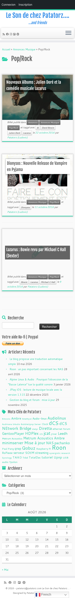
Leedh (63, 433)
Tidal (25, 457)
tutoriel (47, 457)
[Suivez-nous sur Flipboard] (15, 34)
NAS (50, 442)
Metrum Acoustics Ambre (44, 438)
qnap (18, 448)
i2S (41, 433)
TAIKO (17, 457)
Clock (45, 424)
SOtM (29, 452)
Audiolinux (56, 418)
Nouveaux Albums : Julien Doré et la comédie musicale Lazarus (33, 85)
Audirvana (7, 424)
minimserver (12, 442)
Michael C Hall (48, 282)
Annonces (32, 122)
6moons (6, 418)
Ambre (16, 418)
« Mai (5, 570)
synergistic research (59, 452)
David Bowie (48, 127)
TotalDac (35, 457)
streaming (41, 452)
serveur (18, 452)
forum (66, 429)
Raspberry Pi (43, 448)
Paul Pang (8, 448)
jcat (47, 433)
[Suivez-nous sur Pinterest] (18, 34)
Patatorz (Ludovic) (17, 137)
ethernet (57, 429)
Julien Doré (14, 132)
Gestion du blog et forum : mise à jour (32, 400)
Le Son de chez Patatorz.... (56, 588)
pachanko (62, 442)
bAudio (16, 424)
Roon (59, 447)
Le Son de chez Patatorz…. (37, 15)
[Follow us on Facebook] (8, 34)
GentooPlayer (13, 433)
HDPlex (32, 433)
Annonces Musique (24, 49)
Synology (7, 457)
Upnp (58, 457)
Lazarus (27, 132)
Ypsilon (13, 462)
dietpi (35, 428)
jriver (54, 434)
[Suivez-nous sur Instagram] (11, 34)
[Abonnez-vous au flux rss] (4, 34)
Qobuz (28, 448)
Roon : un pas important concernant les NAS (36, 369)
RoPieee (7, 453)
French (45, 594)
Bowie (24, 282)
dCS (54, 423)
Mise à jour (34, 443)
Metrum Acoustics (12, 438)
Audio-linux (39, 419)
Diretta (45, 428)
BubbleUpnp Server (31, 424)
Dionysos (25, 207)
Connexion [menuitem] (8, 4)
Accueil (6, 49)
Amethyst (27, 418)
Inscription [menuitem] (25, 4)
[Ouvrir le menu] (68, 33)
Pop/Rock (13, 127)
